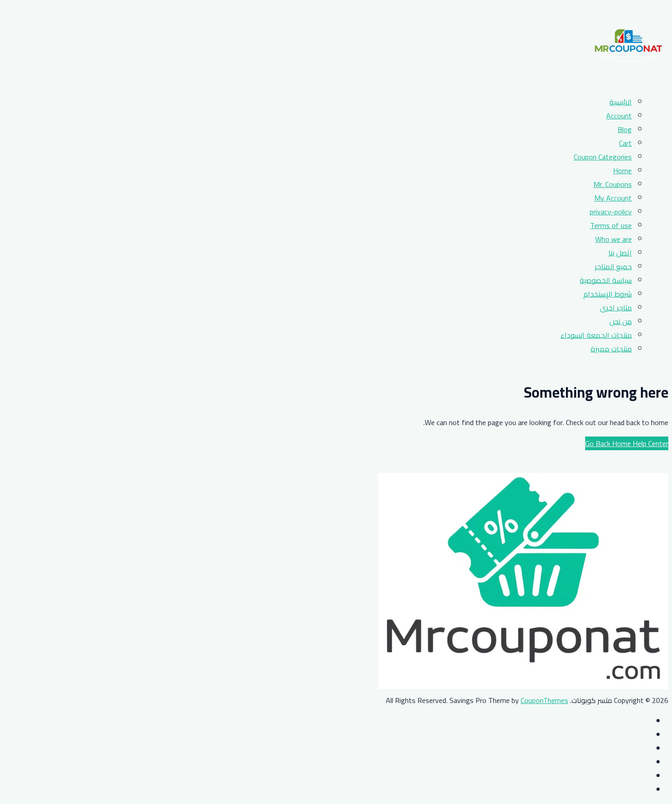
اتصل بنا (620, 253)
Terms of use (611, 225)
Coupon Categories (603, 157)
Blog (625, 129)
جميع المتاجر (613, 266)
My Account (613, 198)
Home (622, 170)
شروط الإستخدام (607, 294)
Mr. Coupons (612, 184)
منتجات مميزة (611, 349)
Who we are (613, 239)
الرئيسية (620, 102)
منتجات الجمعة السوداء (596, 335)
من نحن (620, 321)
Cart (625, 143)
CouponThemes (544, 700)
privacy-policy (611, 211)
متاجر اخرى (616, 307)
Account (619, 115)
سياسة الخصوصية (606, 280)
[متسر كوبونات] (628, 81)
